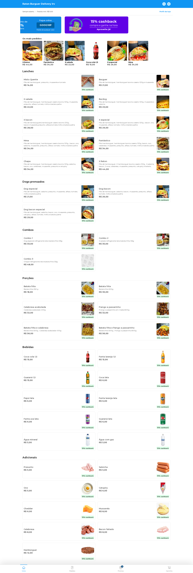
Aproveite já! (103, 29)
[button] (23, 569)
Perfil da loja (165, 12)
